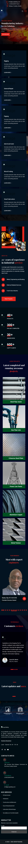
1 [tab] (12, 669)
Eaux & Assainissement (8, 805)
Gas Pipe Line (16, 430)
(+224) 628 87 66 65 (14, 4)
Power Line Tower (16, 486)
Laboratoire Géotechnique (9, 809)
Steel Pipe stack (16, 402)
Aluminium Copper (16, 515)
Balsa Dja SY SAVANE (9, 598)
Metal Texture (16, 543)
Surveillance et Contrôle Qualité (10, 813)
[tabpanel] (14, 586)
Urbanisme (5, 798)
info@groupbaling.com (14, 2)
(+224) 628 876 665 (9, 777)
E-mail (2, 825)
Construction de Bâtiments (9, 802)
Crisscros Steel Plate (16, 458)
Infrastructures (6, 795)
